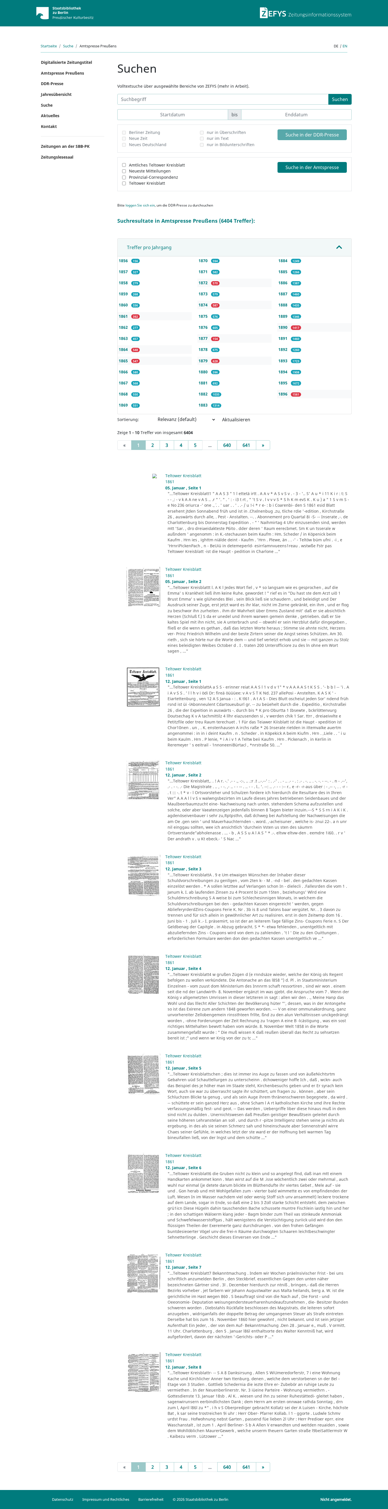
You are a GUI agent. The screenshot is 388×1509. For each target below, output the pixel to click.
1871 (204, 271)
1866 (124, 371)
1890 (283, 327)
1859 (124, 293)
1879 (204, 360)
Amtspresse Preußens (62, 73)
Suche (68, 46)
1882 (204, 394)
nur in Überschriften (226, 132)
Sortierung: (128, 419)
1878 (204, 349)
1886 (283, 282)
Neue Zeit (138, 138)
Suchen (340, 99)
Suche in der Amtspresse (312, 167)
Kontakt (49, 126)
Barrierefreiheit (151, 1499)
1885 (283, 271)
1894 (283, 371)
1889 (283, 316)
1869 (124, 405)
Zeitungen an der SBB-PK (65, 146)
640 (227, 445)
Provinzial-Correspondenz (153, 177)
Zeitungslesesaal (57, 157)
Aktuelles (50, 115)
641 (246, 445)
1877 (204, 338)
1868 (124, 394)
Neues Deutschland (147, 144)
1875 (204, 316)
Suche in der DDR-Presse (312, 135)
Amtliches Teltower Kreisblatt (157, 165)
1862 (124, 327)
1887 (283, 293)
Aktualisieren (236, 419)
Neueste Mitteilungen (150, 171)
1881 (204, 383)
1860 (124, 305)
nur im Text (218, 138)
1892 (283, 349)
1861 (124, 316)
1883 (204, 405)
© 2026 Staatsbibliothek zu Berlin (200, 1499)
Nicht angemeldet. (336, 1499)
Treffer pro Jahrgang (149, 247)
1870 (204, 260)
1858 (124, 282)
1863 (124, 338)
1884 (283, 260)
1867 (124, 383)
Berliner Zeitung (144, 132)
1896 (283, 394)
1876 (204, 327)
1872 (204, 282)
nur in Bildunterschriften (231, 144)
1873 (204, 293)
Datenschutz (62, 1499)
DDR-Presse (52, 83)
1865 (124, 360)
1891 (283, 338)
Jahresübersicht (56, 94)
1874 (204, 305)
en (345, 46)
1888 (283, 305)
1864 (124, 349)
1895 (283, 383)
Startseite (49, 46)
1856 (124, 260)
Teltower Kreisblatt (147, 183)
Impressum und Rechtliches (105, 1499)
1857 (124, 271)
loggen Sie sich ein (140, 205)
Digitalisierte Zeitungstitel (66, 62)
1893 (283, 360)
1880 (204, 371)
